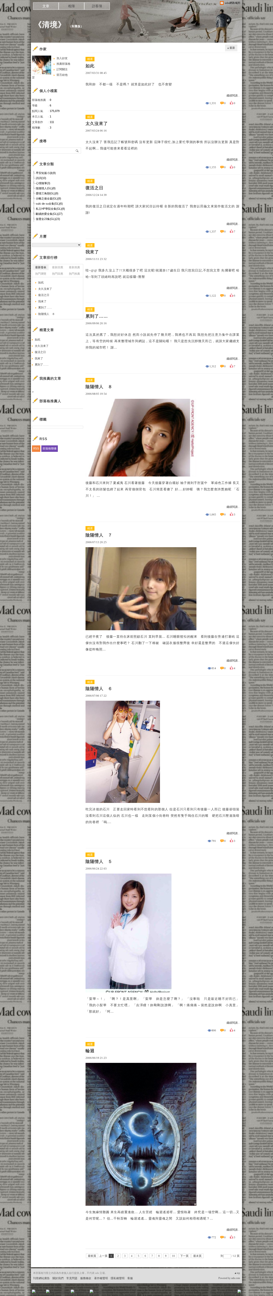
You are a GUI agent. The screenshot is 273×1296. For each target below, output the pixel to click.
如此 (90, 65)
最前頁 (92, 1255)
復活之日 (94, 187)
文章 (45, 6)
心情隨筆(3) (43, 183)
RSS (36, 448)
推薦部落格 (63, 63)
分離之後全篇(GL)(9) (48, 198)
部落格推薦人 (50, 401)
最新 (232, 47)
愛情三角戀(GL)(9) (47, 193)
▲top (237, 1273)
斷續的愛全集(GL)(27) (49, 213)
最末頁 (197, 1255)
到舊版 (76, 26)
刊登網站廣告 (41, 1278)
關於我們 (58, 1278)
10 (173, 1255)
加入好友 (62, 58)
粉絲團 (40, 1292)
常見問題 (71, 1278)
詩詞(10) (41, 178)
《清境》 (50, 24)
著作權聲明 (101, 1278)
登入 (212, 1292)
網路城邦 (230, 1292)
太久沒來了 (97, 123)
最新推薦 (74, 267)
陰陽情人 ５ (99, 861)
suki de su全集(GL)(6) (49, 203)
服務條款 (85, 1278)
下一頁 (184, 1255)
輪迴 (90, 1050)
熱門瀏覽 (40, 273)
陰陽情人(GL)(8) (45, 188)
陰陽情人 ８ (99, 386)
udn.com (235, 1278)
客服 (130, 1278)
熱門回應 (57, 273)
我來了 (92, 252)
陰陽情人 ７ (99, 535)
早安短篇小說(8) (46, 173)
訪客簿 (97, 6)
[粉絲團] (33, 1291)
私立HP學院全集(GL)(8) (50, 208)
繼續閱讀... (233, 95)
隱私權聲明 (118, 1278)
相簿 (71, 6)
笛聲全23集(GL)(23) (48, 219)
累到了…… (97, 316)
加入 (220, 1292)
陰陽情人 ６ (99, 688)
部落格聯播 (50, 448)
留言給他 (62, 74)
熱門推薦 (74, 273)
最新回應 (57, 267)
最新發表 (40, 267)
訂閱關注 (62, 69)
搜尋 (77, 151)
